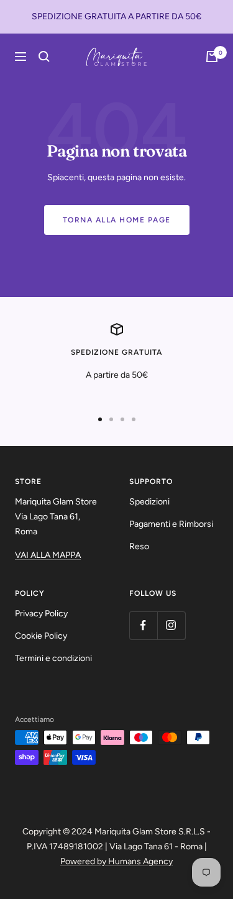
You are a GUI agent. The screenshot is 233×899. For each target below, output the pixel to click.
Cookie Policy (41, 636)
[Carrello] (212, 56)
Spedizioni (149, 501)
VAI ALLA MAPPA (48, 555)
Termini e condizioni (53, 658)
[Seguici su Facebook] (143, 625)
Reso (139, 546)
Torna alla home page (117, 220)
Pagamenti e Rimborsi (171, 524)
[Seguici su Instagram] (171, 625)
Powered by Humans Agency (116, 861)
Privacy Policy (41, 613)
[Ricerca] (44, 56)
